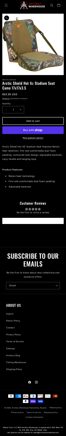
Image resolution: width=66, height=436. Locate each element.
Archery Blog (13, 355)
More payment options (33, 138)
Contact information (34, 417)
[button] (6, 5)
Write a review (33, 220)
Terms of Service (15, 341)
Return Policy (13, 320)
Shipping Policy (14, 369)
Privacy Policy (13, 334)
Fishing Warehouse (16, 362)
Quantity (6, 103)
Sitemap (10, 348)
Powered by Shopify (38, 408)
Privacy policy (17, 412)
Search (10, 314)
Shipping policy (51, 412)
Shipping (5, 98)
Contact (10, 327)
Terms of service (34, 412)
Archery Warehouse (20, 408)
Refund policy (56, 408)
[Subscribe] (56, 285)
